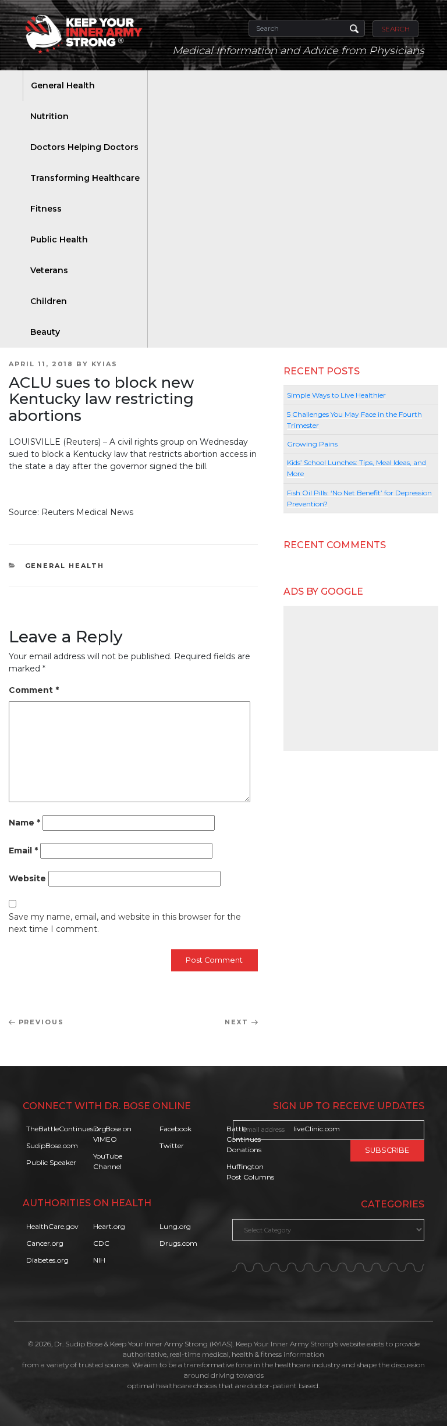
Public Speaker (51, 1162)
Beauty (45, 332)
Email (23, 850)
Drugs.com (178, 1243)
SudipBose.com (52, 1145)
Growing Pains (312, 443)
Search (395, 28)
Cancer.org (44, 1243)
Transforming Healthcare (85, 178)
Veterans (49, 270)
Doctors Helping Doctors (84, 147)
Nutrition (49, 116)
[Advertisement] (360, 678)
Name (24, 822)
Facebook (175, 1128)
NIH (99, 1260)
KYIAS (104, 364)
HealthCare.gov (52, 1226)
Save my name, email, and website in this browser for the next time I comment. (125, 923)
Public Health (59, 239)
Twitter (171, 1145)
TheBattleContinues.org (66, 1128)
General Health (63, 85)
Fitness (46, 208)
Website (27, 878)
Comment (34, 690)
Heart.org (109, 1226)
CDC (101, 1243)
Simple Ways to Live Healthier (336, 395)
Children (48, 301)
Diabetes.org (47, 1260)
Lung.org (175, 1226)
